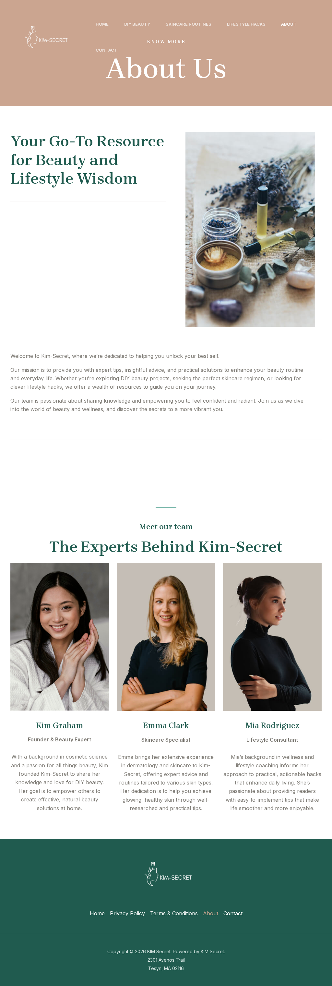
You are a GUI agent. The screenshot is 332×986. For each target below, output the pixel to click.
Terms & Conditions (174, 913)
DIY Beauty (137, 24)
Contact (106, 50)
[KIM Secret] (44, 36)
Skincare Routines (188, 24)
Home (102, 24)
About (289, 24)
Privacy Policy (127, 913)
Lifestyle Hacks (246, 24)
